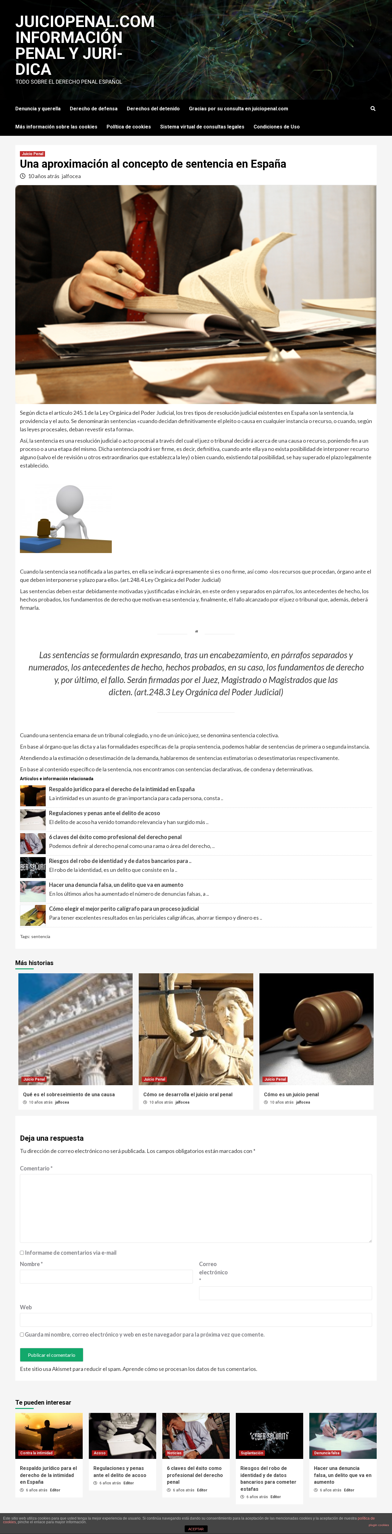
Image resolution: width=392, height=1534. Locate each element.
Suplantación (252, 1453)
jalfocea (71, 176)
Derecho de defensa (94, 109)
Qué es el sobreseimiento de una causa (69, 1094)
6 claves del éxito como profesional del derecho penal (115, 837)
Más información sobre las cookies (56, 127)
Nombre (31, 1264)
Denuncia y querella (38, 109)
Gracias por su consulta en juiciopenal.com (238, 109)
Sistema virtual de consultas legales (202, 127)
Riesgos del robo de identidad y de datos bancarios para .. (120, 860)
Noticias (174, 1453)
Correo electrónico (213, 1272)
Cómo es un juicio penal (291, 1094)
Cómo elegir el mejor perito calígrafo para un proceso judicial (124, 908)
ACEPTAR (196, 1529)
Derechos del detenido (153, 109)
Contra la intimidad (36, 1453)
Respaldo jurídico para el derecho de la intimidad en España (122, 789)
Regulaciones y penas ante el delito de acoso (104, 813)
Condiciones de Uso (277, 127)
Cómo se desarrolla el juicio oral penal (187, 1094)
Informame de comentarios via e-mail (71, 1252)
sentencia (40, 936)
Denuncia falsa (326, 1453)
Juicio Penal (32, 154)
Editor (55, 1490)
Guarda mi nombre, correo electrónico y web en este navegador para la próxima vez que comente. (145, 1334)
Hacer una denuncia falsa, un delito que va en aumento (116, 884)
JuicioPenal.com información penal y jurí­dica (85, 45)
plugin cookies (379, 1525)
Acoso (100, 1453)
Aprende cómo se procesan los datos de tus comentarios (189, 1368)
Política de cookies (129, 127)
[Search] (373, 109)
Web (26, 1307)
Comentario (36, 1168)
